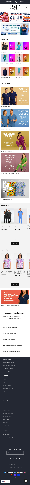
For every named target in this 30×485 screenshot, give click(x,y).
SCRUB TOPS (18, 52)
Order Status (6, 382)
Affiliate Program (6, 434)
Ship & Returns (6, 419)
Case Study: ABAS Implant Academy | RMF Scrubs (14, 425)
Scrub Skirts (18, 77)
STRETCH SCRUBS (6, 129)
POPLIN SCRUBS (5, 107)
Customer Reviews (7, 403)
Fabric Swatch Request (8, 413)
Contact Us (5, 400)
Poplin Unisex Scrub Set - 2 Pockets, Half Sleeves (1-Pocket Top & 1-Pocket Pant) (7, 226)
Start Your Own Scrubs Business (9, 305)
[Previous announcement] (2, 1)
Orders (4, 379)
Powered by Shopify (16, 477)
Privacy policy (23, 477)
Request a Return (7, 385)
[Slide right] (18, 239)
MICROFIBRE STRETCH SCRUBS (9, 173)
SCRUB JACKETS (5, 77)
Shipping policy (16, 479)
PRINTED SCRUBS (5, 199)
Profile (4, 391)
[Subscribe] (22, 453)
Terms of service (24, 479)
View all (15, 243)
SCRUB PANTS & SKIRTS (7, 64)
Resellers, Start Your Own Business (10, 437)
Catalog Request (6, 410)
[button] (2, 7)
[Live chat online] (26, 481)
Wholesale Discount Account (9, 407)
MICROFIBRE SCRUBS (6, 151)
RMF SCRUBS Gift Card (8, 388)
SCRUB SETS (4, 52)
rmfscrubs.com (9, 477)
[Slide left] (11, 239)
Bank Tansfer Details (7, 416)
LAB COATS (18, 64)
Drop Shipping (6, 441)
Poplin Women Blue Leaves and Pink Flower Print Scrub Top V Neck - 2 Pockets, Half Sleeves (7, 271)
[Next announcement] (27, 1)
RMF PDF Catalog (6, 422)
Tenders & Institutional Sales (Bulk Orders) (12, 444)
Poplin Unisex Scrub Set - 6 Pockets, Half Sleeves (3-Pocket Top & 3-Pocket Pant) (20, 226)
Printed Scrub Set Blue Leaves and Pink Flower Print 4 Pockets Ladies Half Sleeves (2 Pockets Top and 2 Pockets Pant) (20, 272)
